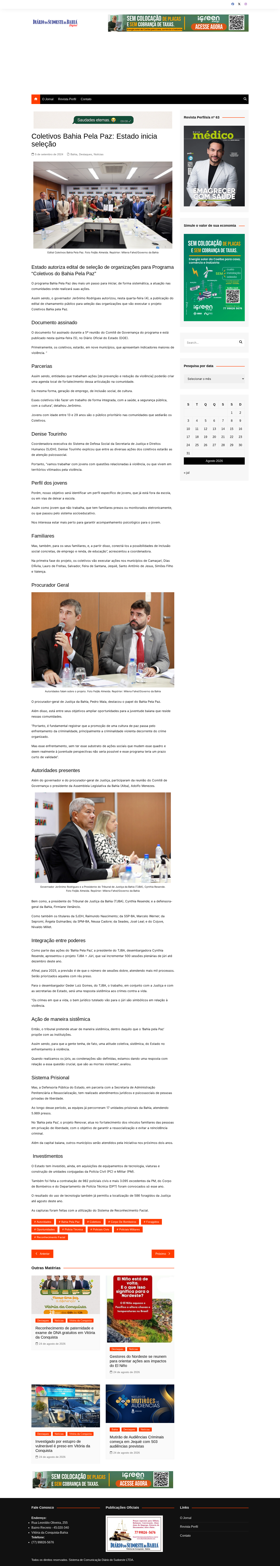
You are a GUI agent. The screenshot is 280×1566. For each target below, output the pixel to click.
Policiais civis (101, 1229)
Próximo (160, 1253)
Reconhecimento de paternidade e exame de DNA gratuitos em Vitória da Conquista (65, 1332)
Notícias (98, 154)
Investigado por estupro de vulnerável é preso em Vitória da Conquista (62, 1446)
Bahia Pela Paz (70, 1221)
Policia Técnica (74, 1229)
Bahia (73, 154)
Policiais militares (129, 1229)
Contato (86, 99)
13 (214, 429)
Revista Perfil (67, 99)
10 (188, 429)
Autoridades (44, 1221)
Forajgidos (152, 1221)
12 (205, 429)
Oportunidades (46, 1229)
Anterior (45, 1253)
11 (196, 429)
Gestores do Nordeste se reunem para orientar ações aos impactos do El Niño (138, 1361)
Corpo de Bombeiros (123, 1221)
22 (231, 437)
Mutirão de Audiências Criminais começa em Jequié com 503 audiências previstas (137, 1441)
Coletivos (95, 1221)
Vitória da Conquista (80, 1320)
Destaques (85, 154)
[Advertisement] (140, 66)
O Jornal (48, 99)
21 (223, 437)
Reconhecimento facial (51, 1237)
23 (240, 437)
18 (197, 437)
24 (188, 445)
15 (231, 429)
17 (188, 437)
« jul (187, 472)
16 (240, 429)
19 (205, 437)
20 (214, 437)
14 (223, 429)
